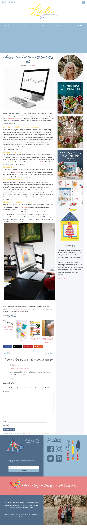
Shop (29, 514)
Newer (47, 353)
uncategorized (12, 350)
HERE (27, 209)
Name (5, 417)
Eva (14, 366)
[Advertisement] (43, 39)
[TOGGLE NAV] (83, 2)
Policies (22, 517)
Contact (35, 514)
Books (23, 514)
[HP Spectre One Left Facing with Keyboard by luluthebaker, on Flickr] (29, 110)
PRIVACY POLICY (63, 278)
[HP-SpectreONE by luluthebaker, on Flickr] (29, 299)
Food (7, 25)
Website (5, 425)
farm (42, 25)
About (12, 514)
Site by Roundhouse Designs (50, 527)
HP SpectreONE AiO (12, 118)
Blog (18, 514)
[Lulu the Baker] (43, 12)
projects (78, 25)
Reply (12, 378)
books (59, 25)
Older (9, 353)
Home (25, 25)
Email (5, 421)
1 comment (33, 65)
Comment (7, 392)
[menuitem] (2, 2)
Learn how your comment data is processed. (36, 433)
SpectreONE (38, 162)
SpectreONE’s (11, 142)
